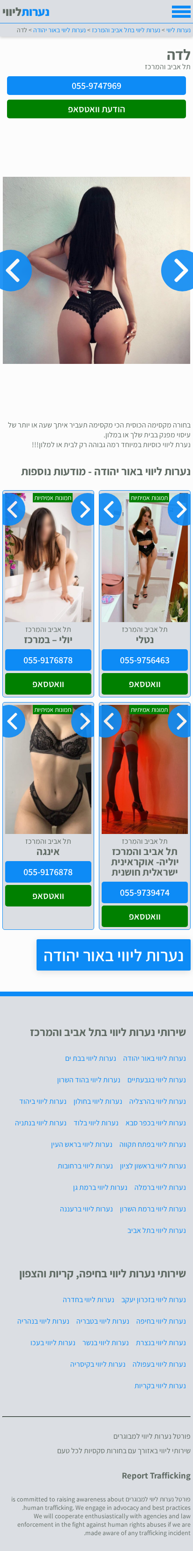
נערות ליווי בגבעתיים (156, 1080)
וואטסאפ (145, 684)
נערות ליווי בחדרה (88, 1300)
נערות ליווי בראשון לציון (153, 1166)
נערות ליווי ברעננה (86, 1209)
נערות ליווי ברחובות (85, 1166)
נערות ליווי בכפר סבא (156, 1123)
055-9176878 (48, 660)
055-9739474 (145, 892)
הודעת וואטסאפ (96, 109)
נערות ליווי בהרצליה (157, 1101)
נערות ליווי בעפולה (159, 1364)
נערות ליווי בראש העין (81, 1144)
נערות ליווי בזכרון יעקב (153, 1300)
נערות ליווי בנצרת (161, 1343)
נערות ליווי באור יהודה (114, 955)
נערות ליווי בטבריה (102, 1321)
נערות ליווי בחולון (98, 1101)
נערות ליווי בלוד (96, 1123)
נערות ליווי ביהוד (43, 1101)
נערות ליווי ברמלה (160, 1187)
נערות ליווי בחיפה (161, 1321)
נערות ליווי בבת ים (90, 1058)
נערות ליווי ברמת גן (100, 1187)
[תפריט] (181, 11)
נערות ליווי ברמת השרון (153, 1209)
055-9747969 (96, 86)
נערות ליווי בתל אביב (156, 1230)
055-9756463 (145, 660)
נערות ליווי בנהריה (43, 1321)
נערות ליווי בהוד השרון (88, 1080)
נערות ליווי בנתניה (41, 1123)
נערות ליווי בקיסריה (98, 1364)
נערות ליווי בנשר (105, 1343)
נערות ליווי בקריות (160, 1386)
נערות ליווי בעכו (52, 1343)
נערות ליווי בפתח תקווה (152, 1144)
